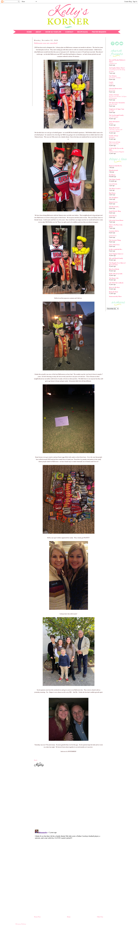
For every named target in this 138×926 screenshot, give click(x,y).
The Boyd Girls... (114, 206)
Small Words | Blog (115, 211)
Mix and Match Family (116, 258)
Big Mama (112, 193)
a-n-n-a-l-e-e (112, 235)
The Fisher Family (114, 179)
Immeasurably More (115, 296)
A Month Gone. (113, 63)
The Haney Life (113, 278)
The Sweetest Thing (115, 240)
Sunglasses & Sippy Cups (116, 109)
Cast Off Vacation (113, 117)
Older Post (100, 917)
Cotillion (111, 84)
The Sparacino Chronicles (117, 102)
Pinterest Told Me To (115, 166)
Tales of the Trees (114, 244)
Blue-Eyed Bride (114, 269)
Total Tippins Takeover (116, 254)
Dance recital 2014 (113, 144)
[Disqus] (68, 798)
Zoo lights (111, 111)
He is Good (112, 90)
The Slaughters (113, 197)
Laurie (111, 82)
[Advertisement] (21, 72)
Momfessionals (113, 170)
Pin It (35, 760)
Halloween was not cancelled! (46, 43)
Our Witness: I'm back (114, 77)
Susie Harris (113, 215)
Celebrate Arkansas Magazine (116, 152)
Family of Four (113, 136)
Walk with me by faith (115, 273)
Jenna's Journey (114, 95)
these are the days (114, 287)
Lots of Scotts (113, 184)
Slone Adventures (114, 121)
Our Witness (113, 76)
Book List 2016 (113, 104)
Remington (112, 137)
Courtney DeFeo (114, 231)
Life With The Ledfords (116, 283)
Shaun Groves (113, 202)
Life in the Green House (116, 220)
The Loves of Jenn (114, 142)
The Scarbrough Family (116, 115)
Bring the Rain (113, 292)
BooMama (112, 175)
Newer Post (37, 917)
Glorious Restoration (115, 88)
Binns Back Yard (114, 128)
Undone (111, 123)
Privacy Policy (21, 924)
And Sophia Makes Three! (117, 68)
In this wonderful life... (115, 249)
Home (69, 917)
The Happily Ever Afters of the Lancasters (117, 263)
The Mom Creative (115, 188)
